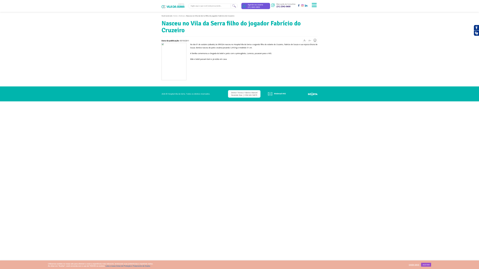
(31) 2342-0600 (283, 6)
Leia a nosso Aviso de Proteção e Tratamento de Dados (128, 266)
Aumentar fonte (309, 40)
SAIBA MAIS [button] (414, 265)
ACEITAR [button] (426, 265)
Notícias (182, 16)
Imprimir (314, 40)
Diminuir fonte (304, 40)
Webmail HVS (280, 93)
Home (175, 16)
